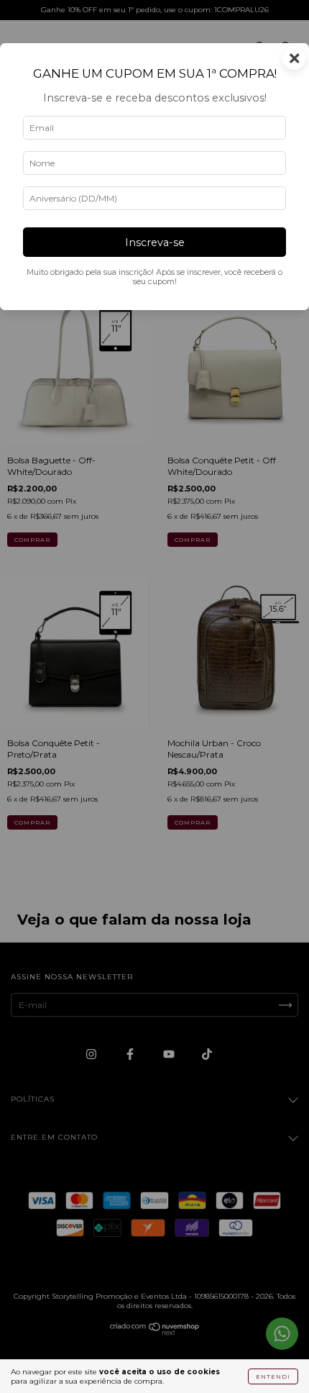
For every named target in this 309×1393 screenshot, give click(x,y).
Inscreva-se (155, 242)
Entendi (273, 1376)
